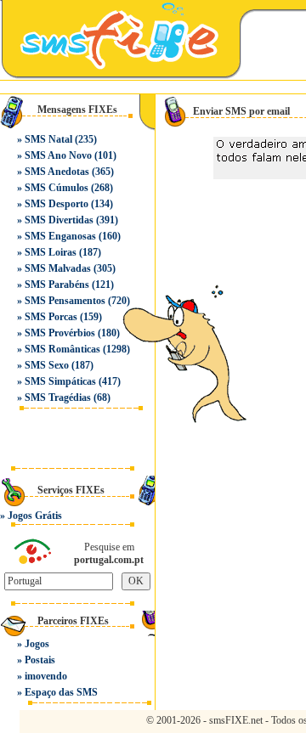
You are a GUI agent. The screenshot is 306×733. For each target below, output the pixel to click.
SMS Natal (48, 139)
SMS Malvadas (58, 268)
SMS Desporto (56, 204)
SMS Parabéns (57, 284)
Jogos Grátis (35, 516)
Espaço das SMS (61, 692)
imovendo (46, 676)
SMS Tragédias (58, 397)
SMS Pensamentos (65, 301)
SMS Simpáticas (60, 381)
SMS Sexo (47, 365)
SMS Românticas (62, 349)
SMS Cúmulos (56, 188)
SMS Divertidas (59, 220)
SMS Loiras (50, 252)
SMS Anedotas (57, 172)
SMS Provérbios (60, 333)
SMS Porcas (51, 317)
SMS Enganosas (60, 236)
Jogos (37, 644)
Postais (40, 660)
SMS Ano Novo (58, 155)
